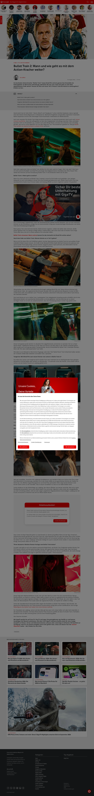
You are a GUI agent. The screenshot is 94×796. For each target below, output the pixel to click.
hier (42, 404)
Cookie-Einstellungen (36, 442)
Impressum (47, 442)
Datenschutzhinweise (23, 442)
